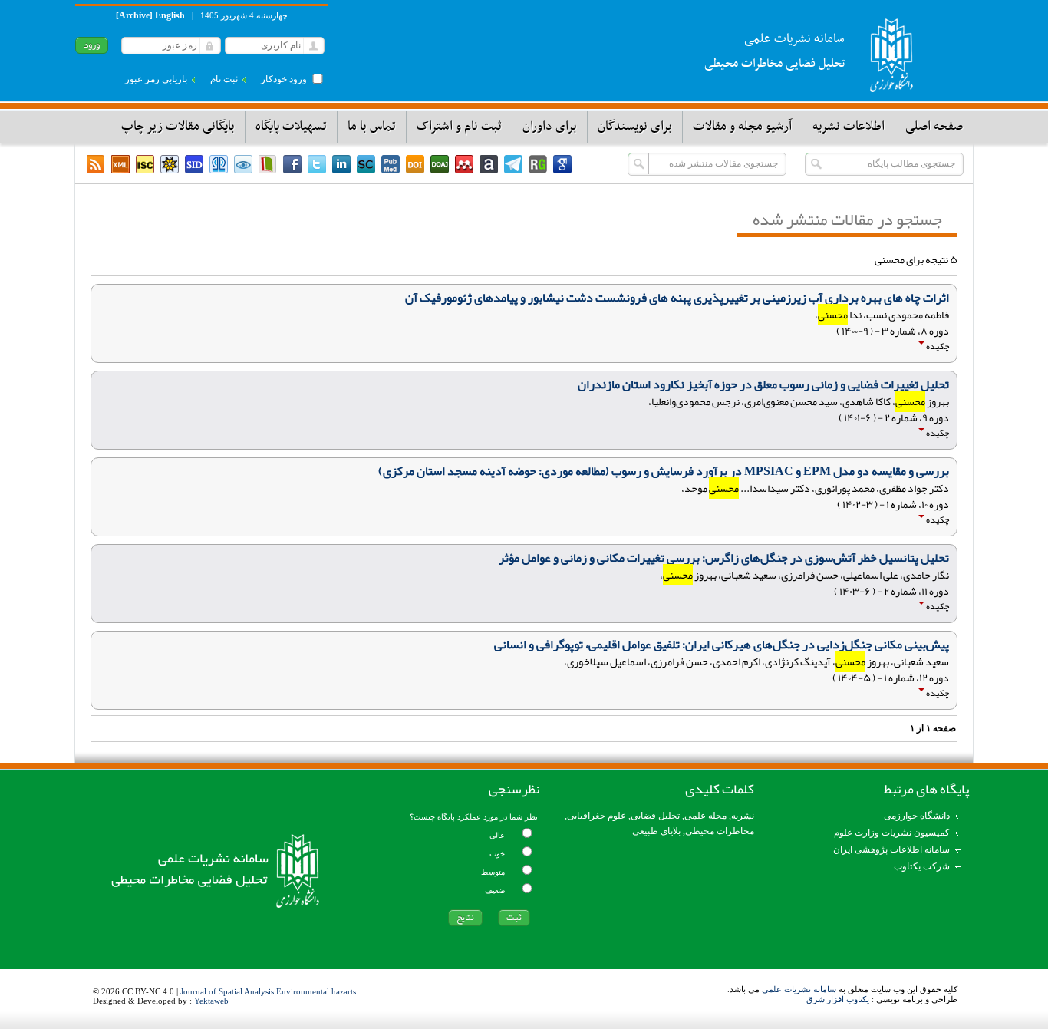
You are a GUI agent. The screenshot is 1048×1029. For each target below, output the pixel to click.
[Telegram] (513, 164)
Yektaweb (211, 1000)
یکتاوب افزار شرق (837, 999)
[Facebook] (292, 164)
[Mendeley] (464, 164)
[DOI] (415, 164)
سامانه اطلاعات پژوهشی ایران (891, 849)
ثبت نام (224, 79)
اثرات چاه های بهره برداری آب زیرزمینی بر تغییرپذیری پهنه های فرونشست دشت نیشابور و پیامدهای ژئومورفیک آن (677, 297)
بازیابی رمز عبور (156, 79)
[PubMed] (390, 164)
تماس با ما (372, 126)
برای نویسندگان (635, 126)
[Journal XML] (120, 164)
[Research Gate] (538, 164)
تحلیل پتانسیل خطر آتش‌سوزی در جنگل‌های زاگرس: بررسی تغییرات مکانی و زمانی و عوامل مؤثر (724, 558)
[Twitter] (317, 164)
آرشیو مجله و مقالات (742, 126)
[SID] (194, 164)
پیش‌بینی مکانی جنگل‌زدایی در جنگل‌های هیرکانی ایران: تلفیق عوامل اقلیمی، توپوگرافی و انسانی (721, 644)
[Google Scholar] (562, 164)
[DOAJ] (439, 164)
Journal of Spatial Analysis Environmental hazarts (268, 991)
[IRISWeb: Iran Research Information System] (243, 164)
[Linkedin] (341, 164)
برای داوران (549, 126)
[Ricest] (169, 164)
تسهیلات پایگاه (291, 126)
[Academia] (489, 164)
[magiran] (268, 164)
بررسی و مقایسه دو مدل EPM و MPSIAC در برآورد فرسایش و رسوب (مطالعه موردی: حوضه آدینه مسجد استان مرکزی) (663, 471)
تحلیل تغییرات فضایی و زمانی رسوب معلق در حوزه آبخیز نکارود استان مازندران (763, 384)
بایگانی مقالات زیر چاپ (178, 126)
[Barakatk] (218, 164)
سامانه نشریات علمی (799, 989)
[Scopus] (366, 164)
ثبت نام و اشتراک (459, 126)
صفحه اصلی (934, 126)
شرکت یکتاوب (922, 866)
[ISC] (145, 164)
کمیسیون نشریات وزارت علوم (892, 832)
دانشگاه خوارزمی (917, 815)
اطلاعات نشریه (848, 126)
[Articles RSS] (96, 164)
